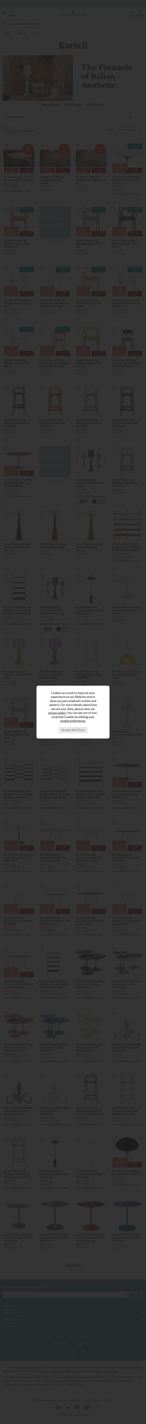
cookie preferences (72, 721)
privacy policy (57, 713)
